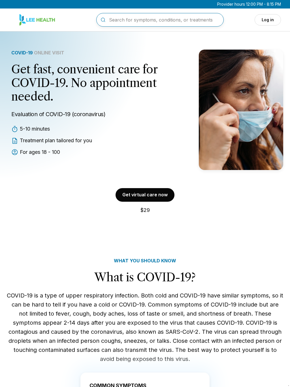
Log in (268, 19)
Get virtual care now (145, 194)
